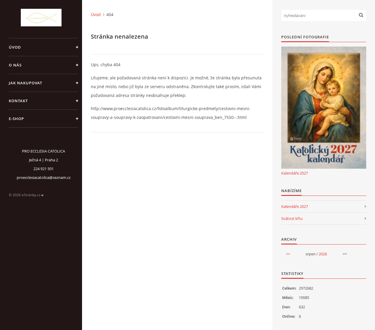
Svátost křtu (292, 218)
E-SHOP (16, 118)
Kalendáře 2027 (294, 173)
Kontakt (18, 100)
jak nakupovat (25, 83)
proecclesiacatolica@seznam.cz (44, 177)
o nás (15, 65)
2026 (323, 254)
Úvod (15, 47)
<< (288, 254)
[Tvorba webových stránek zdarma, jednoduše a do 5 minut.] (42, 195)
